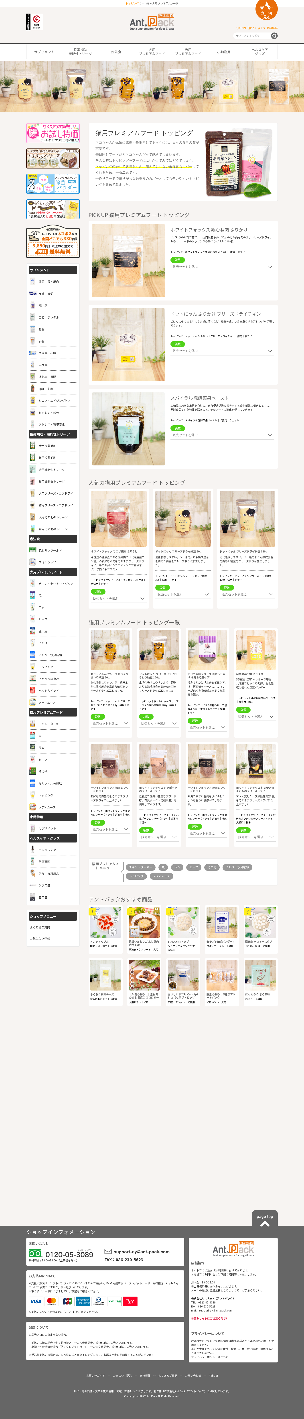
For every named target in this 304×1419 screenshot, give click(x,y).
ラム (177, 867)
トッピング (136, 876)
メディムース (161, 876)
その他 (212, 867)
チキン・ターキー (140, 867)
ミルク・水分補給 (237, 867)
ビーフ (194, 867)
